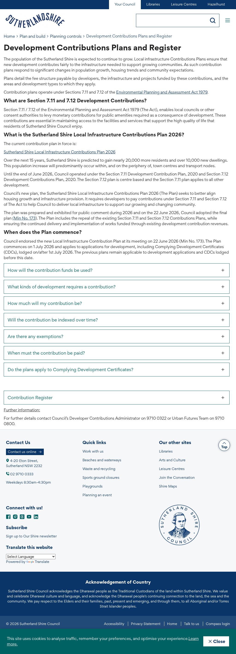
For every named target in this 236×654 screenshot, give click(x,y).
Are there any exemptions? (35, 336)
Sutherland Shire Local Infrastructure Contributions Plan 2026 (59, 151)
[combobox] (171, 20)
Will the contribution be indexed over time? (53, 320)
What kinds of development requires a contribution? (61, 287)
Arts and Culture (172, 460)
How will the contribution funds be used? (50, 270)
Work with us (93, 451)
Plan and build (32, 36)
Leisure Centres (172, 469)
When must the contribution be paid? (46, 353)
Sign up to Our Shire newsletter (31, 536)
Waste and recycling (99, 469)
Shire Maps (168, 486)
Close (219, 641)
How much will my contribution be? (45, 303)
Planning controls (66, 36)
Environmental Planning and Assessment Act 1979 (161, 92)
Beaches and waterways (102, 460)
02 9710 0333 (21, 474)
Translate (42, 561)
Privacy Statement (145, 624)
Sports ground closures (101, 477)
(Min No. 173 (23, 218)
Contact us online (22, 452)
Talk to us (191, 624)
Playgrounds (93, 486)
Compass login (218, 624)
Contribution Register (30, 397)
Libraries (166, 451)
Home (9, 36)
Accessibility (114, 624)
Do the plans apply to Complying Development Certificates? (70, 369)
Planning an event (97, 495)
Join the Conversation (177, 477)
